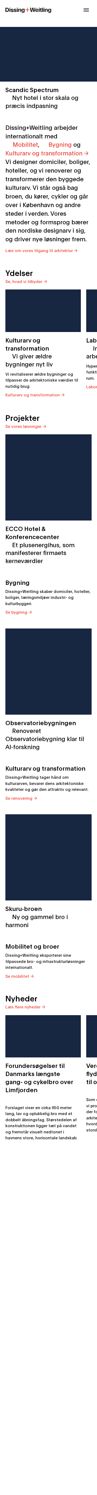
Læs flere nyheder (22, 1006)
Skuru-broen (36, 916)
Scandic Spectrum (41, 97)
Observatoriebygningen (44, 734)
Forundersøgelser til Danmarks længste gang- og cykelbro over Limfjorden (39, 1077)
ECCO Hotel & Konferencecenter (40, 544)
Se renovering (18, 798)
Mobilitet (25, 144)
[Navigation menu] (86, 10)
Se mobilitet (17, 976)
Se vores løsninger (23, 426)
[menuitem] (28, 9)
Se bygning (16, 611)
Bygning (60, 144)
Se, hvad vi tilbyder (23, 281)
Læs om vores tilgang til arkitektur (39, 250)
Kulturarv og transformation (43, 153)
